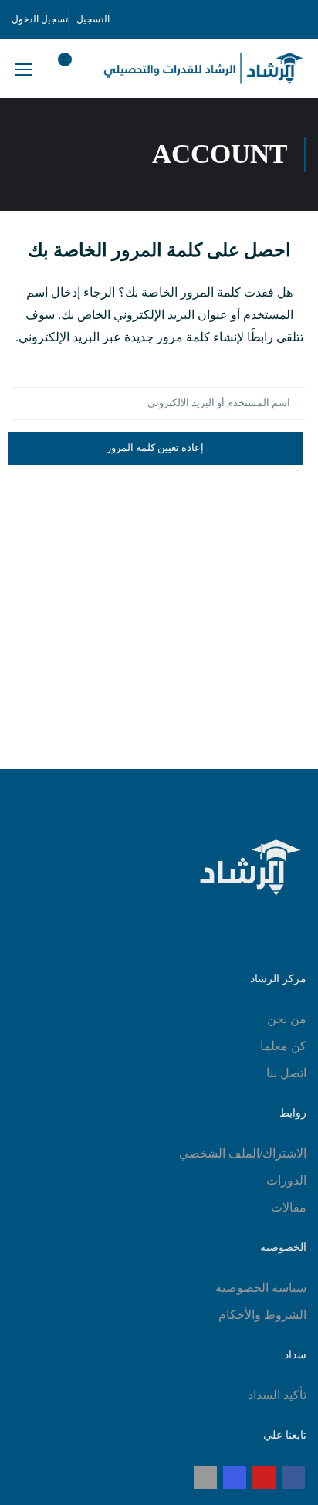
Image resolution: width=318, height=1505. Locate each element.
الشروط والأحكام (262, 1314)
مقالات (288, 1207)
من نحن (286, 1018)
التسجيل (93, 19)
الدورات (286, 1180)
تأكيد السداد (277, 1395)
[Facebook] (293, 1477)
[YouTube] (264, 1477)
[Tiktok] (205, 1477)
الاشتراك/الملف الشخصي (242, 1153)
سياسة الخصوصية (260, 1287)
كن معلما (283, 1045)
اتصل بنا (286, 1073)
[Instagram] (234, 1477)
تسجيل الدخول (40, 19)
